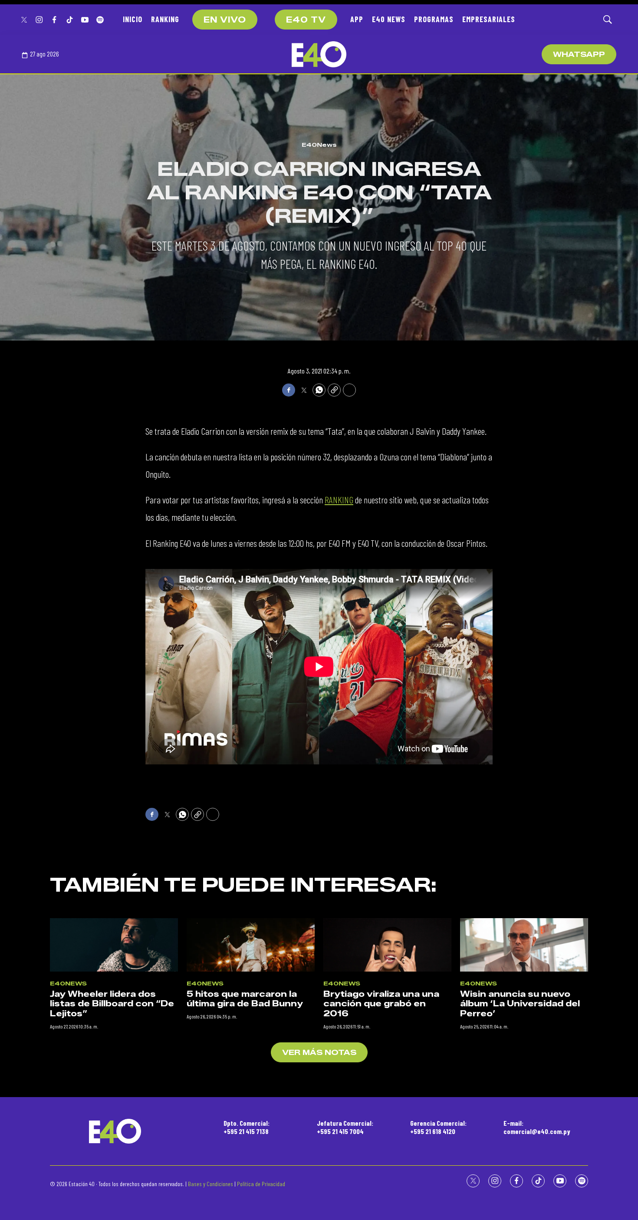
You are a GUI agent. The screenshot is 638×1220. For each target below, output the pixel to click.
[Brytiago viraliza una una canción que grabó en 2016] (387, 945)
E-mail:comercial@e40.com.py (536, 1127)
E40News (319, 144)
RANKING (165, 19)
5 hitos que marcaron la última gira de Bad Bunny (245, 999)
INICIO (132, 19)
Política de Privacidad (261, 1183)
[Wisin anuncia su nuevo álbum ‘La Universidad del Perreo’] (524, 945)
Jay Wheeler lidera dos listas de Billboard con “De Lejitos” (112, 1003)
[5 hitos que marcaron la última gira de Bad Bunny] (251, 945)
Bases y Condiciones (210, 1183)
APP (356, 19)
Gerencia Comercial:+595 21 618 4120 (438, 1127)
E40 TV (306, 20)
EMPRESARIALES (488, 19)
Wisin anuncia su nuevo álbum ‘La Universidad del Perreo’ (520, 1003)
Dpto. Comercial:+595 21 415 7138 (247, 1127)
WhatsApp (579, 54)
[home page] (319, 54)
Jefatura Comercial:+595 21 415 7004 (345, 1127)
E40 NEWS (388, 19)
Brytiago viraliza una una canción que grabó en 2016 (381, 1003)
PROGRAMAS (434, 19)
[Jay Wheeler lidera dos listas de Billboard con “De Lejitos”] (114, 945)
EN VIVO (225, 20)
